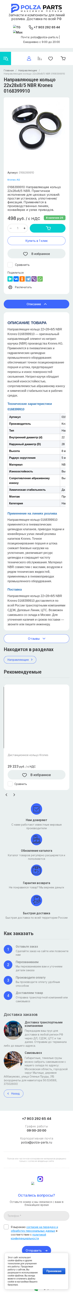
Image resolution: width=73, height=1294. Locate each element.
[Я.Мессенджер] (10, 279)
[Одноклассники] (22, 279)
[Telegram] (28, 279)
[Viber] (34, 279)
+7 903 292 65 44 (47, 27)
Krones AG (13, 179)
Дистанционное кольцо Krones (28, 755)
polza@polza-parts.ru (36, 1142)
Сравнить (22, 265)
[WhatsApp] (40, 279)
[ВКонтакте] (16, 279)
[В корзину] (48, 228)
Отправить (34, 1250)
